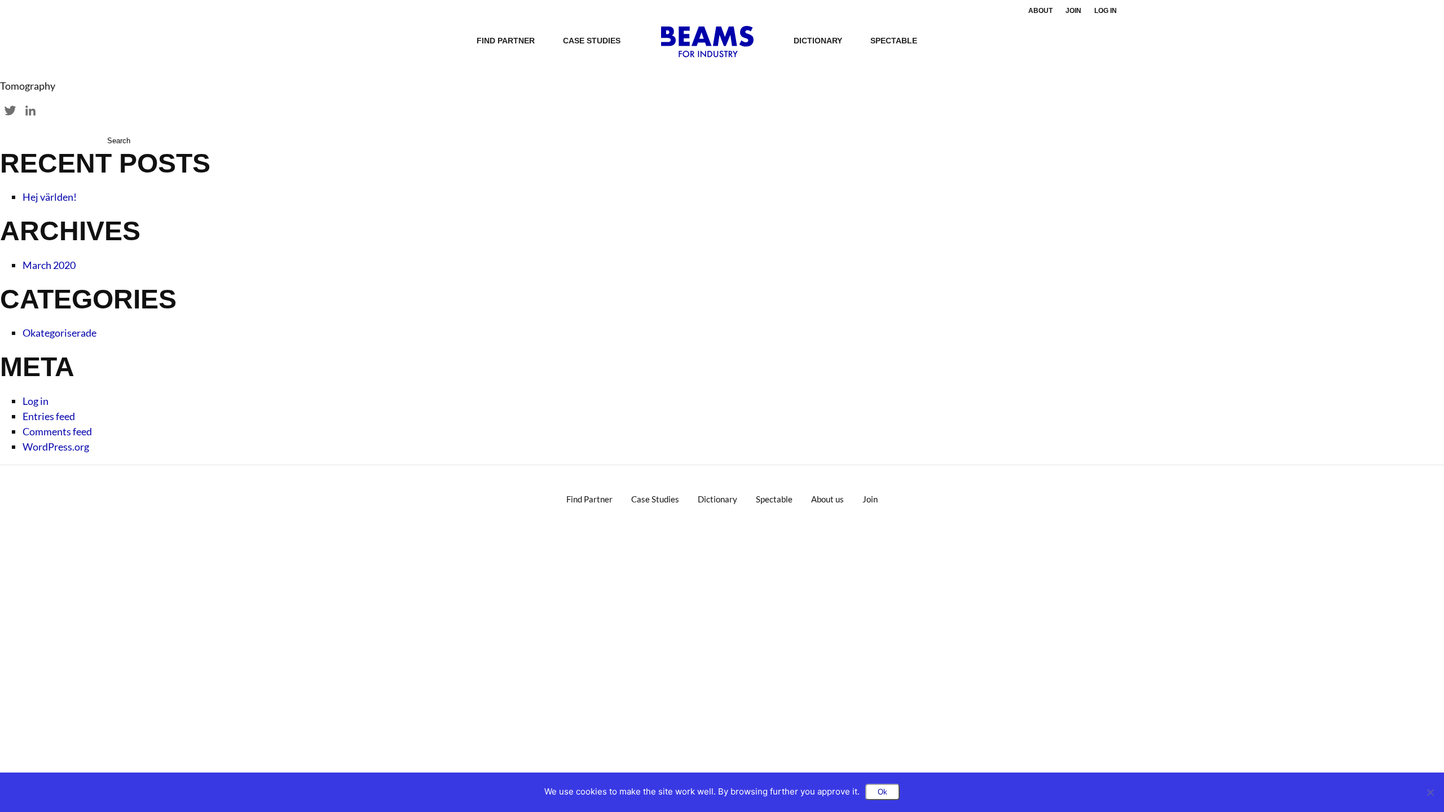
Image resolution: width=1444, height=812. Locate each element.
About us (827, 499)
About (1040, 11)
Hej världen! (50, 197)
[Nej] (1430, 792)
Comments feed (57, 431)
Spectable (893, 40)
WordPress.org (56, 446)
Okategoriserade (59, 332)
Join (1073, 11)
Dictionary (818, 40)
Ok (882, 792)
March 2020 (49, 265)
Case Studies (591, 40)
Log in (1105, 11)
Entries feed (49, 416)
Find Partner (506, 40)
